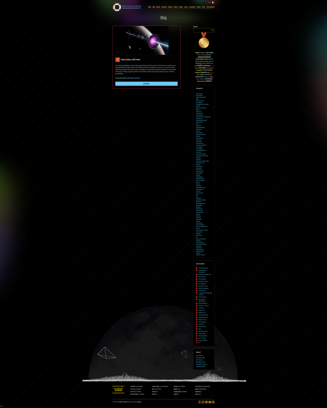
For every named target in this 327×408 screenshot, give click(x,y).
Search (212, 30)
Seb (199, 329)
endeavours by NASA (163, 67)
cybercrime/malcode (202, 156)
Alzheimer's (203, 53)
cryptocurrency (205, 61)
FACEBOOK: (132, 387)
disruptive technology (202, 161)
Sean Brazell (202, 322)
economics (199, 166)
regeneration (199, 77)
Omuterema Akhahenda (202, 300)
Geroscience (199, 355)
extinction (204, 63)
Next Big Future (200, 362)
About (149, 7)
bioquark (201, 57)
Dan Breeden (202, 279)
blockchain (210, 59)
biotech (208, 57)
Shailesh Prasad (203, 281)
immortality (202, 68)
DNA (197, 99)
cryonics (198, 152)
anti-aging (209, 53)
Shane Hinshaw (203, 315)
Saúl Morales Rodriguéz (202, 271)
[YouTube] (209, 402)
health (199, 65)
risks (208, 76)
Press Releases (210, 7)
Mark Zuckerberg (201, 108)
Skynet (198, 106)
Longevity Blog (200, 358)
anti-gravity (199, 113)
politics (198, 74)
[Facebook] (199, 402)
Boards (158, 7)
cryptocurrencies (201, 154)
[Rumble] (213, 402)
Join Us (186, 7)
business (198, 140)
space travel (137, 78)
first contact (199, 193)
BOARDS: (197, 389)
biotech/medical (201, 134)
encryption (199, 173)
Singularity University (202, 104)
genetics (198, 202)
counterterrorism (201, 150)
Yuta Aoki (201, 308)
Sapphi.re (139, 402)
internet (198, 233)
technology (208, 79)
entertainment (200, 179)
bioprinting (199, 133)
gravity (198, 214)
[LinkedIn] (206, 402)
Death (212, 61)
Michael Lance (202, 331)
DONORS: (175, 389)
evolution (198, 186)
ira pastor (199, 70)
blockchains (199, 138)
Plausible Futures (201, 364)
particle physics (130, 78)
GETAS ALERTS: (198, 387)
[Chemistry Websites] (204, 40)
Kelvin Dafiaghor (203, 288)
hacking (198, 217)
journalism (199, 235)
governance (199, 210)
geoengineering (200, 203)
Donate (181, 7)
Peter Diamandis (201, 97)
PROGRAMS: (197, 392)
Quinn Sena (201, 277)
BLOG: (153, 389)
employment (199, 171)
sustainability (202, 79)
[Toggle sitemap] (210, 2)
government (199, 212)
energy (198, 175)
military (198, 253)
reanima (202, 75)
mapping (198, 246)
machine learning (201, 244)
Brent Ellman (202, 326)
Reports (170, 7)
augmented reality (201, 120)
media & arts (200, 251)
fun (197, 196)
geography (199, 205)
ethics (198, 182)
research (205, 77)
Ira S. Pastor (202, 338)
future (208, 63)
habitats (198, 216)
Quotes (199, 7)
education (199, 168)
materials (199, 248)
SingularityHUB (200, 366)
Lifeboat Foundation (123, 402)
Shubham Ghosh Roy (204, 274)
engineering (199, 177)
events (198, 184)
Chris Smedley (202, 340)
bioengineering (200, 127)
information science (202, 230)
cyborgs (198, 157)
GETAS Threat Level (118, 390)
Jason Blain (202, 333)
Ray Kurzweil (200, 101)
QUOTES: (197, 394)
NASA (208, 72)
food (197, 194)
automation (199, 122)
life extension (200, 242)
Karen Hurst (202, 290)
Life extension (207, 70)
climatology (199, 143)
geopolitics (199, 209)
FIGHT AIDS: (133, 392)
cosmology (199, 148)
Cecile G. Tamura (203, 306)
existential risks (198, 63)
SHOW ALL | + (198, 343)
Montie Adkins (202, 336)
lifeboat (198, 241)
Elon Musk (199, 102)
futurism (211, 63)
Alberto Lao (201, 312)
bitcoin (206, 59)
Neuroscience (212, 72)
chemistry (199, 141)
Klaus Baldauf (123, 78)
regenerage (208, 75)
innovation (199, 232)
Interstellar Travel (210, 68)
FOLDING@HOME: (177, 392)
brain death (197, 61)
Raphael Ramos (203, 317)
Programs (164, 7)
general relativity (201, 200)
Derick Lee (201, 310)
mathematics (200, 249)
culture (210, 61)
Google (196, 65)
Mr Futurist (199, 360)
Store (203, 7)
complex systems (201, 145)
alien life (198, 111)
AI (200, 53)
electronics (199, 170)
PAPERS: (154, 394)
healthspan (207, 66)
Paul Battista (202, 284)
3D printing (199, 94)
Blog (154, 7)
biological (199, 129)
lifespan (197, 73)
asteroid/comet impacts (203, 117)
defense (198, 159)
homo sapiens (200, 225)
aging (197, 53)
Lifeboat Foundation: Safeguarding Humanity (126, 7)
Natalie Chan (202, 319)
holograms (199, 223)
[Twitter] (203, 402)
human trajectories (201, 226)
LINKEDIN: (176, 387)
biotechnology (200, 59)
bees (197, 124)
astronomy (199, 118)
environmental (200, 180)
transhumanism (201, 81)
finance (198, 191)
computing (199, 147)
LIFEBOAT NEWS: (155, 387)
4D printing (199, 95)
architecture (199, 115)
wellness (208, 81)
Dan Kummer (202, 297)
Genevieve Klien (203, 268)
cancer (201, 61)
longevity (203, 72)
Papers (176, 7)
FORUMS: (176, 394)
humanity (212, 65)
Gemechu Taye (202, 286)
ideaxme (196, 68)
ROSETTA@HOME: (134, 394)
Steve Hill (201, 324)
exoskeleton (199, 189)
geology (198, 207)
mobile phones (200, 255)
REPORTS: (154, 392)
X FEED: (132, 389)
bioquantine (208, 55)
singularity (211, 77)
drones (198, 164)
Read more (146, 83)
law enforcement (201, 239)
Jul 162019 (117, 59)
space (197, 79)
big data (198, 125)
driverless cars (200, 163)
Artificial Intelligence (201, 55)
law (197, 237)
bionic (198, 131)
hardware (199, 219)
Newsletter (192, 7)
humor (198, 228)
